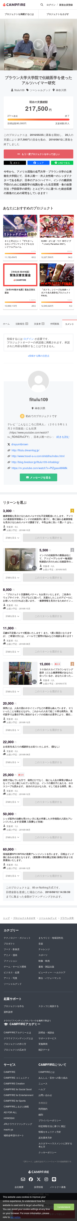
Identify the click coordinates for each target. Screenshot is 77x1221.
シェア (40, 162)
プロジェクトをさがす (24, 917)
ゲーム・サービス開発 (15, 966)
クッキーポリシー (47, 1152)
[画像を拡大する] (34, 568)
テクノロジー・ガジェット (17, 937)
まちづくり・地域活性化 (50, 937)
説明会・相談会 (46, 1032)
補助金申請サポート (14, 1135)
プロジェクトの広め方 (15, 1049)
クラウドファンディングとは (18, 1038)
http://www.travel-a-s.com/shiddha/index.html (38, 456)
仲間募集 (54, 323)
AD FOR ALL (10, 1112)
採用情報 (38, 1186)
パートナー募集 (58, 1186)
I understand (64, 1206)
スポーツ (42, 954)
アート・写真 (10, 977)
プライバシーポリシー (49, 1120)
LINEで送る (64, 162)
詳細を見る (11, 537)
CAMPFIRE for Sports (15, 1100)
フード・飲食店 (11, 949)
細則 (40, 1114)
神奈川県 (61, 90)
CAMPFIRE (9, 1071)
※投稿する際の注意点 (38, 355)
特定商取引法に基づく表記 (51, 1126)
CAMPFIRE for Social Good (18, 1089)
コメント (69, 324)
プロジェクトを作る (14, 1006)
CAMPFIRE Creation (14, 1083)
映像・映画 (44, 960)
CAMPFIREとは (46, 1071)
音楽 (40, 943)
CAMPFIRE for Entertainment (18, 1095)
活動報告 (22, 323)
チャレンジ (44, 949)
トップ (6, 917)
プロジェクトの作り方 (15, 1043)
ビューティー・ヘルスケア (51, 972)
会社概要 (19, 1186)
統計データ (44, 1049)
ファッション (10, 960)
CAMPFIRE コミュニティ (16, 1077)
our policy (15, 1217)
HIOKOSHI (9, 1118)
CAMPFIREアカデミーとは (17, 1032)
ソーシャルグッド (40, 90)
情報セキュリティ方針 (49, 1131)
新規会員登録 (66, 4)
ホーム (6, 323)
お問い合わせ (45, 1095)
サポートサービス (47, 1038)
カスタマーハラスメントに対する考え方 (55, 1145)
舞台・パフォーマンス (49, 977)
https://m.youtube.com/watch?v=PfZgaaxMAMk (39, 468)
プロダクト (9, 943)
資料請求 (8, 1011)
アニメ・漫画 (10, 954)
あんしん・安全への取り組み (53, 1077)
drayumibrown (19, 444)
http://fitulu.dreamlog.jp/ (25, 450)
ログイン (51, 4)
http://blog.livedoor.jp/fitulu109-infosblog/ (35, 462)
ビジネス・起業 (11, 972)
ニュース (42, 1083)
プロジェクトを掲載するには (19, 14)
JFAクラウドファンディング (18, 1123)
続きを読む (63, 437)
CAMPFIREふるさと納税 (16, 1106)
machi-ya (8, 1129)
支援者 (39, 323)
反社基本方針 (45, 1137)
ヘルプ (41, 1089)
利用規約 (42, 1108)
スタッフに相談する (48, 1006)
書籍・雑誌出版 (46, 966)
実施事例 (42, 1043)
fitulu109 (19, 90)
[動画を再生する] (38, 44)
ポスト (16, 162)
